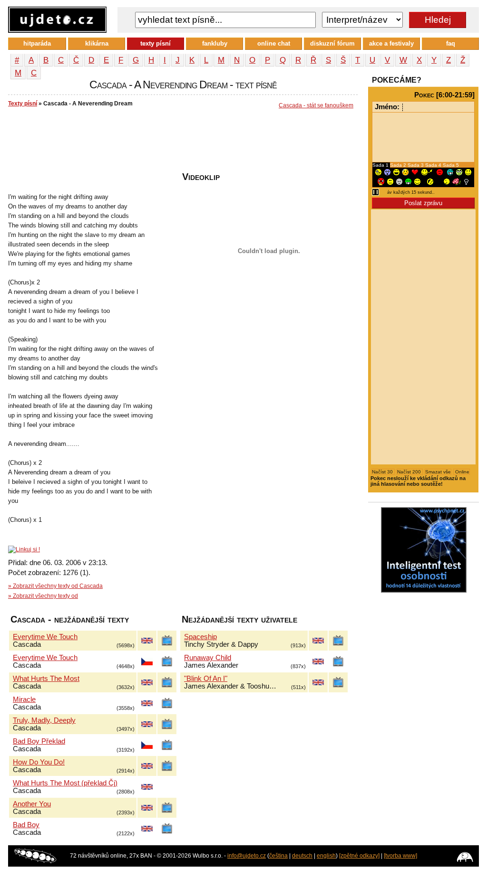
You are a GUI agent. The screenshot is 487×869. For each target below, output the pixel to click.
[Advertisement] (181, 143)
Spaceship (200, 637)
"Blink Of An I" (205, 678)
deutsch (302, 855)
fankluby (214, 43)
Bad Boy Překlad (39, 741)
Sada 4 (434, 165)
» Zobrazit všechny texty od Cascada (55, 586)
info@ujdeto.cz (246, 855)
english (326, 855)
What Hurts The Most (46, 678)
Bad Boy (26, 825)
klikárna (96, 43)
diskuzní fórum (332, 43)
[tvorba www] (400, 855)
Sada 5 (451, 165)
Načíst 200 (409, 471)
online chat (273, 43)
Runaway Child (207, 657)
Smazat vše (438, 471)
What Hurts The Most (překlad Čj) (65, 783)
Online (461, 471)
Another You (32, 804)
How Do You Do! (39, 762)
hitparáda (37, 43)
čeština (278, 855)
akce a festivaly (391, 43)
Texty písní (22, 103)
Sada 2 (399, 165)
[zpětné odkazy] (359, 855)
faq (450, 43)
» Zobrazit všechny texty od (43, 596)
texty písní (155, 43)
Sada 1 (381, 165)
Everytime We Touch (45, 637)
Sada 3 (416, 165)
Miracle (24, 699)
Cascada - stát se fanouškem (316, 105)
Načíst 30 (383, 471)
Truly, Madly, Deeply (44, 720)
